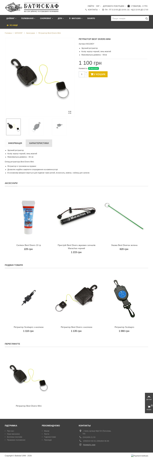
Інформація (15, 143)
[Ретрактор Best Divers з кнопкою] (76, 298)
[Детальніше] (28, 377)
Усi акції (13, 25)
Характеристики (39, 143)
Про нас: (10, 431)
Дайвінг (10, 18)
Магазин (76, 18)
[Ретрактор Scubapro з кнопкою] (28, 298)
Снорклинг (45, 18)
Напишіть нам (89, 445)
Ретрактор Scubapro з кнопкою (29, 327)
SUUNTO (91, 18)
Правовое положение (16, 440)
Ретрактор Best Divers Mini (29, 406)
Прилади (48, 440)
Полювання (27, 18)
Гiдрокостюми (50, 437)
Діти (60, 18)
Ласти (46, 434)
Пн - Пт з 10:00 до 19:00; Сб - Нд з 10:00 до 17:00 (126, 10)
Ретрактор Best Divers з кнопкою (76, 327)
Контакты (93, 10)
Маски (46, 431)
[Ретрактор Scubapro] (124, 298)
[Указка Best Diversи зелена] (124, 216)
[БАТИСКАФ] (32, 7)
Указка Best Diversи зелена (124, 245)
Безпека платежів (14, 437)
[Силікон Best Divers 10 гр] (28, 216)
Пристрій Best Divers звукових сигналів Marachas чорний (76, 246)
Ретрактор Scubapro (124, 327)
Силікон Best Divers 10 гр (28, 245)
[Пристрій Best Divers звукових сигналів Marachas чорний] (76, 216)
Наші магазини (13, 434)
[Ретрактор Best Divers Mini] (40, 77)
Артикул (82, 44)
